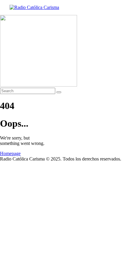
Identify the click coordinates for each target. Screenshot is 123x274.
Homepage (10, 153)
